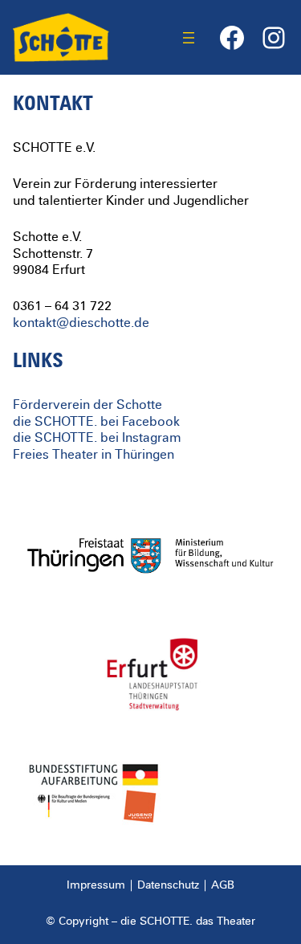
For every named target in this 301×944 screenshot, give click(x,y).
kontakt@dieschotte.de (81, 323)
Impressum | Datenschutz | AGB (150, 885)
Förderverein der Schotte (87, 404)
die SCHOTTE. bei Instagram (97, 437)
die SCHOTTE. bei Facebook (96, 421)
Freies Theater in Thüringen (93, 454)
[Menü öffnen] (188, 37)
